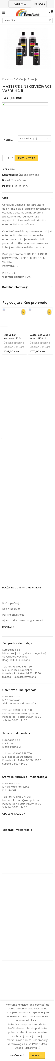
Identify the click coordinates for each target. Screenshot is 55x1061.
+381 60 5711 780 (22, 710)
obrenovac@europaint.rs (23, 713)
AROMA (8, 140)
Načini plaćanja (11, 603)
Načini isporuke (11, 609)
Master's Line (18, 180)
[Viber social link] (27, 186)
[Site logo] (27, 12)
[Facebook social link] (12, 186)
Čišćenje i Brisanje (26, 79)
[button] (23, 312)
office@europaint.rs (20, 670)
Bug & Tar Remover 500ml (13, 336)
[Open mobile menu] (4, 13)
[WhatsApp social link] (24, 186)
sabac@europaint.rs (20, 757)
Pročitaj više (18, 1055)
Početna (7, 79)
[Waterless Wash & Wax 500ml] (40, 320)
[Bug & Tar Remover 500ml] (14, 320)
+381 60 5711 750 (22, 666)
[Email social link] (16, 186)
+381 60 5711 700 (22, 753)
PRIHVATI (37, 1055)
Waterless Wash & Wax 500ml (40, 336)
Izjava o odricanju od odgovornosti (22, 620)
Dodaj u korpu (26, 157)
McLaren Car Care (14, 347)
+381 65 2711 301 (22, 797)
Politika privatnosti (13, 615)
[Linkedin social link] (20, 186)
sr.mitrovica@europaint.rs (23, 800)
